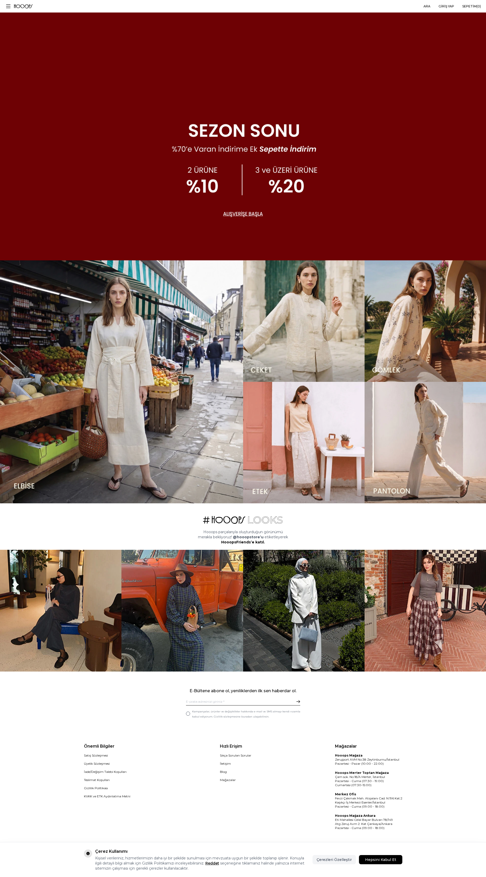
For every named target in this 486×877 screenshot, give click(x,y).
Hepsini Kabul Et (380, 859)
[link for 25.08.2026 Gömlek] (425, 321)
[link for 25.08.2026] (121, 382)
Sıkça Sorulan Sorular (235, 755)
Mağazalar (228, 780)
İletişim (225, 763)
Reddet (212, 863)
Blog (223, 772)
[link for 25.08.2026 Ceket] (304, 321)
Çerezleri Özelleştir (334, 859)
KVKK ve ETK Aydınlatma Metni (107, 796)
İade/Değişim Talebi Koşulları (105, 772)
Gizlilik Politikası (96, 788)
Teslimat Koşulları (97, 780)
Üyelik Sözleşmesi (97, 763)
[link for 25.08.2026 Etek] (304, 442)
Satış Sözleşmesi (96, 755)
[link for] (60, 610)
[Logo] (23, 6)
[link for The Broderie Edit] (243, 130)
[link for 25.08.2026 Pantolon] (425, 442)
